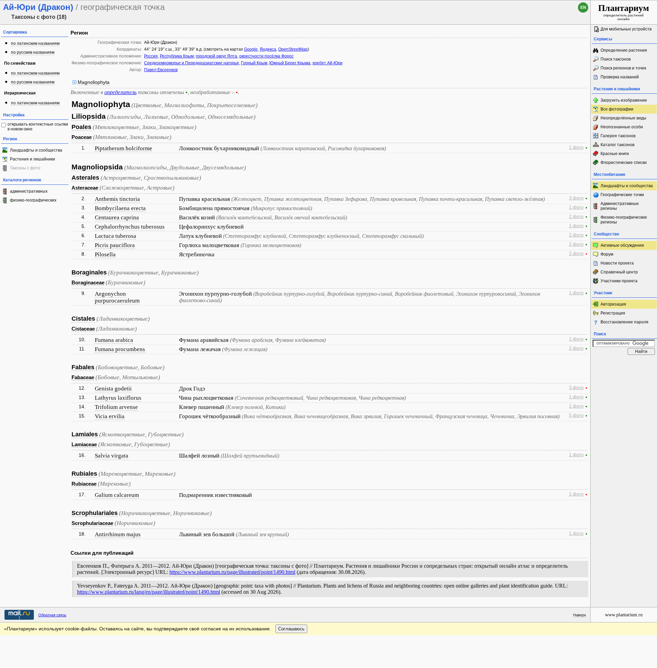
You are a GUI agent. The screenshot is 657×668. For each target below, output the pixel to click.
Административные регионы (620, 206)
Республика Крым (177, 56)
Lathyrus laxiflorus (118, 398)
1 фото (576, 147)
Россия (151, 56)
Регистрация (613, 313)
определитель (120, 92)
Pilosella (105, 254)
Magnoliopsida (97, 167)
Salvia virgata (111, 455)
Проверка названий (620, 77)
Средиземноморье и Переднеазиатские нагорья (191, 63)
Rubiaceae (84, 484)
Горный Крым (254, 63)
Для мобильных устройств (626, 29)
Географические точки (622, 194)
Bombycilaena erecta (120, 208)
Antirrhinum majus (118, 534)
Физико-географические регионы (624, 219)
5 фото (576, 415)
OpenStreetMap (293, 49)
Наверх (579, 615)
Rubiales (84, 473)
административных (29, 191)
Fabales (83, 367)
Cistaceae (83, 329)
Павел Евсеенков (161, 69)
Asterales (85, 177)
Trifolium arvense (116, 407)
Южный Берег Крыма (289, 63)
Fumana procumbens (120, 349)
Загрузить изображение (624, 100)
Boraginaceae (88, 282)
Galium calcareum (117, 495)
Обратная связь (52, 615)
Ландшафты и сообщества (36, 150)
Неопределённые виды (623, 118)
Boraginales (89, 272)
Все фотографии (617, 109)
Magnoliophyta (94, 82)
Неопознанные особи (622, 127)
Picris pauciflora (115, 245)
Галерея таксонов (618, 135)
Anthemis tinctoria (117, 199)
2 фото (576, 216)
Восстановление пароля (624, 322)
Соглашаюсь (291, 628)
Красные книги (615, 153)
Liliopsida (89, 116)
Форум (607, 254)
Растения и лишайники (32, 159)
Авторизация (613, 304)
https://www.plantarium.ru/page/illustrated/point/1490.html (232, 572)
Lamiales (85, 434)
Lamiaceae (84, 444)
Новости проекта (617, 263)
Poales (81, 127)
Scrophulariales (95, 513)
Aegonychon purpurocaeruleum (117, 297)
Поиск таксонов (616, 59)
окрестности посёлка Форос (266, 56)
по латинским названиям (35, 43)
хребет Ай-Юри (327, 63)
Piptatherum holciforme (123, 148)
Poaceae (82, 137)
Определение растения (624, 50)
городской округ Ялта (216, 56)
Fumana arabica (114, 340)
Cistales (83, 318)
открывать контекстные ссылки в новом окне (38, 126)
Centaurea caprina (117, 217)
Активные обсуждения (622, 245)
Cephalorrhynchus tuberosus (130, 226)
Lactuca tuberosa (115, 236)
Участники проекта (619, 281)
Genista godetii (113, 388)
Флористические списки (624, 162)
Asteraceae (85, 188)
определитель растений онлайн (623, 12)
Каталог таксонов (617, 144)
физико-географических (33, 200)
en (583, 7)
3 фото (576, 198)
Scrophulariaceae (92, 523)
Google (251, 49)
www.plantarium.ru (624, 614)
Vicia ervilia (110, 416)
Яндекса (268, 49)
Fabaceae (83, 377)
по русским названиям (32, 52)
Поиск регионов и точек (623, 68)
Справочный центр (619, 272)
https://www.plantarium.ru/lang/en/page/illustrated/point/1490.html (148, 592)
